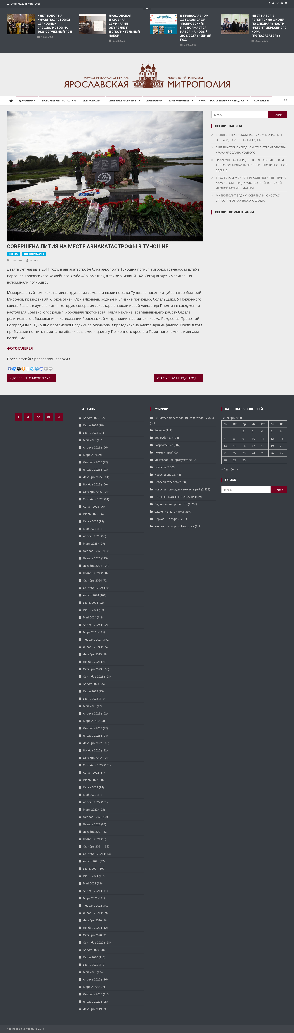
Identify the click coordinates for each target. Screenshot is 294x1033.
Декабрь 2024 (92, 566)
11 (262, 439)
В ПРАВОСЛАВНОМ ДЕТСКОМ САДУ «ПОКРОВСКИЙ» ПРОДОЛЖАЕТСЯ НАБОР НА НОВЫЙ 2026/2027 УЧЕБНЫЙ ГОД (195, 28)
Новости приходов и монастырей (177, 489)
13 (281, 439)
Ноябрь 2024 (91, 573)
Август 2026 (91, 418)
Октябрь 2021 (92, 846)
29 (234, 460)
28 (225, 460)
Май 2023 (89, 706)
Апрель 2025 (91, 536)
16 (244, 446)
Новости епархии (166, 474)
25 (262, 453)
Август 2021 (91, 861)
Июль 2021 (90, 868)
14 (225, 446)
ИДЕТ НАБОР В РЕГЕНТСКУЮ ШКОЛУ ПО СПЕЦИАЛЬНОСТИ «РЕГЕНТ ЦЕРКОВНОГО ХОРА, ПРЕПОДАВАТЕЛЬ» (269, 26)
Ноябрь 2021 (91, 839)
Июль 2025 (90, 514)
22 (234, 453)
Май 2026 (89, 440)
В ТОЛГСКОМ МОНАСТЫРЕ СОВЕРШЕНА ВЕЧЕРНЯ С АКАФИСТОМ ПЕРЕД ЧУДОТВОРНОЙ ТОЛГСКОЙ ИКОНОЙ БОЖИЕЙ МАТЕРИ (251, 183)
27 (281, 453)
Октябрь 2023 (92, 669)
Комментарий (164, 452)
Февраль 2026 (92, 462)
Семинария (154, 100)
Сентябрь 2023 (93, 676)
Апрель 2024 (91, 625)
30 (244, 460)
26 (272, 453)
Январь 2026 (91, 469)
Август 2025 (91, 506)
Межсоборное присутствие (173, 460)
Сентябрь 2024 (93, 588)
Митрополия (179, 100)
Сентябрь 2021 (93, 854)
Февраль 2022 (92, 817)
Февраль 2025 (92, 551)
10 (253, 439)
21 (225, 453)
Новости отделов (34, 253)
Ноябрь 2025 (91, 484)
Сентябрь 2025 (93, 499)
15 (234, 446)
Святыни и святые (122, 100)
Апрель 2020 (91, 979)
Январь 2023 (91, 735)
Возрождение (163, 445)
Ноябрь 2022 (91, 750)
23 (244, 453)
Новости (13, 253)
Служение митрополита (170, 504)
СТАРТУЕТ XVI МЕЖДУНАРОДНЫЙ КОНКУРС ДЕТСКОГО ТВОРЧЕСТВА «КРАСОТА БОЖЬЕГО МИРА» (180, 378)
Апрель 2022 (91, 802)
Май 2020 (89, 972)
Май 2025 (89, 529)
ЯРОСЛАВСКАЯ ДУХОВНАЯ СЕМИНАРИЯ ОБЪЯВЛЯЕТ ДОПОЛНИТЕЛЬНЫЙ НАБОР (124, 26)
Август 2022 (91, 772)
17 (253, 446)
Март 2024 (90, 632)
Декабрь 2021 (92, 832)
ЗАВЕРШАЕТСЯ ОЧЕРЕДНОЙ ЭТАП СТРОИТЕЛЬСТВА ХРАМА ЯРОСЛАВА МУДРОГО (251, 149)
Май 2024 (89, 617)
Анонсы (159, 430)
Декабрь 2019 (92, 1009)
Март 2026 (90, 455)
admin (34, 260)
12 (272, 439)
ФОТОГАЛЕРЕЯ (20, 348)
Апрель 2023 (91, 713)
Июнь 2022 (90, 787)
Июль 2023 (90, 691)
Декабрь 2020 (92, 920)
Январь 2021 (91, 913)
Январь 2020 (91, 1001)
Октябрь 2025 (92, 492)
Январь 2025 (91, 558)
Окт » (234, 469)
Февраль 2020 (92, 994)
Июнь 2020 (90, 965)
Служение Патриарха (169, 511)
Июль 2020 (90, 957)
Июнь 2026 (90, 433)
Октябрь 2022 (92, 758)
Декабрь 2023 (92, 654)
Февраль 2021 (92, 905)
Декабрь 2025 (92, 477)
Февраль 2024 (92, 639)
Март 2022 (90, 809)
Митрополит (92, 100)
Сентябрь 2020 (93, 942)
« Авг (224, 469)
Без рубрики (163, 438)
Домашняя (27, 100)
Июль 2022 (90, 780)
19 (272, 446)
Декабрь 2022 (92, 743)
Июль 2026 (90, 425)
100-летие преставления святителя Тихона (184, 418)
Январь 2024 (91, 647)
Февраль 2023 (92, 728)
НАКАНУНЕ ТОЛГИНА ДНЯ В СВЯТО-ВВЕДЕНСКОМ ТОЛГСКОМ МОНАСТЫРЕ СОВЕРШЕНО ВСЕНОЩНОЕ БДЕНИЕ (251, 165)
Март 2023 (90, 721)
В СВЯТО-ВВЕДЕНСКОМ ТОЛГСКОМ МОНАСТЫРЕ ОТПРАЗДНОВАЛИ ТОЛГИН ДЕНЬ (249, 137)
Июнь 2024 (90, 610)
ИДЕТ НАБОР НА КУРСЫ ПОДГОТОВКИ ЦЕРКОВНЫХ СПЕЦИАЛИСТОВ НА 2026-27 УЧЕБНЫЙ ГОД (54, 24)
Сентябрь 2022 (93, 765)
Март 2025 (90, 543)
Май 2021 (89, 883)
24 (253, 453)
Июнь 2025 (90, 521)
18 (262, 446)
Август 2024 (91, 595)
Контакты (261, 100)
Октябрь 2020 (92, 935)
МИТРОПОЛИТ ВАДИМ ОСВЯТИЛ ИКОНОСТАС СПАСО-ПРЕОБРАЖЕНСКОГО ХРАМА (248, 198)
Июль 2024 (90, 602)
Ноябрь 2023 (91, 662)
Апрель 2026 (91, 447)
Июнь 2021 (90, 876)
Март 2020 (90, 987)
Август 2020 (91, 950)
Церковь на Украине (168, 519)
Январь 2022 (91, 824)
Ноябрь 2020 (91, 928)
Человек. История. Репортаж (174, 526)
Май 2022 (89, 795)
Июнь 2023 (90, 699)
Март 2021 (90, 898)
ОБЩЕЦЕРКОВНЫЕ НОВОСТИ (174, 497)
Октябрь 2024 (92, 580)
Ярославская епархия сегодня (221, 100)
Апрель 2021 (91, 891)
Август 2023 (91, 684)
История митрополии (59, 100)
